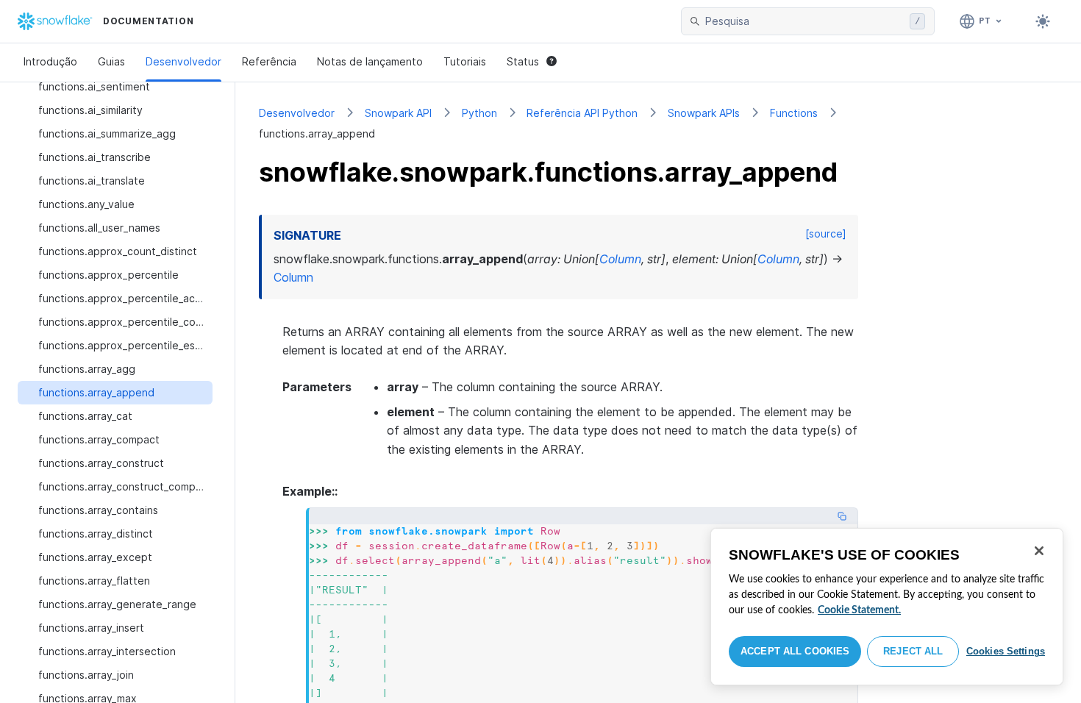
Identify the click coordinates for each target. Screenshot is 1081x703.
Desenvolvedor (183, 61)
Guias (111, 61)
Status (523, 61)
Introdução (50, 61)
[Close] (1039, 551)
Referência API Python (582, 113)
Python (479, 113)
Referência (269, 61)
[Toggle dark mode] (1042, 21)
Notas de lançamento (370, 61)
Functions (794, 113)
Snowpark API (398, 113)
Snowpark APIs (704, 113)
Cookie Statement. (859, 610)
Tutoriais (464, 61)
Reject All (913, 651)
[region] (886, 606)
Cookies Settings (1005, 651)
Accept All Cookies (795, 651)
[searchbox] (804, 21)
